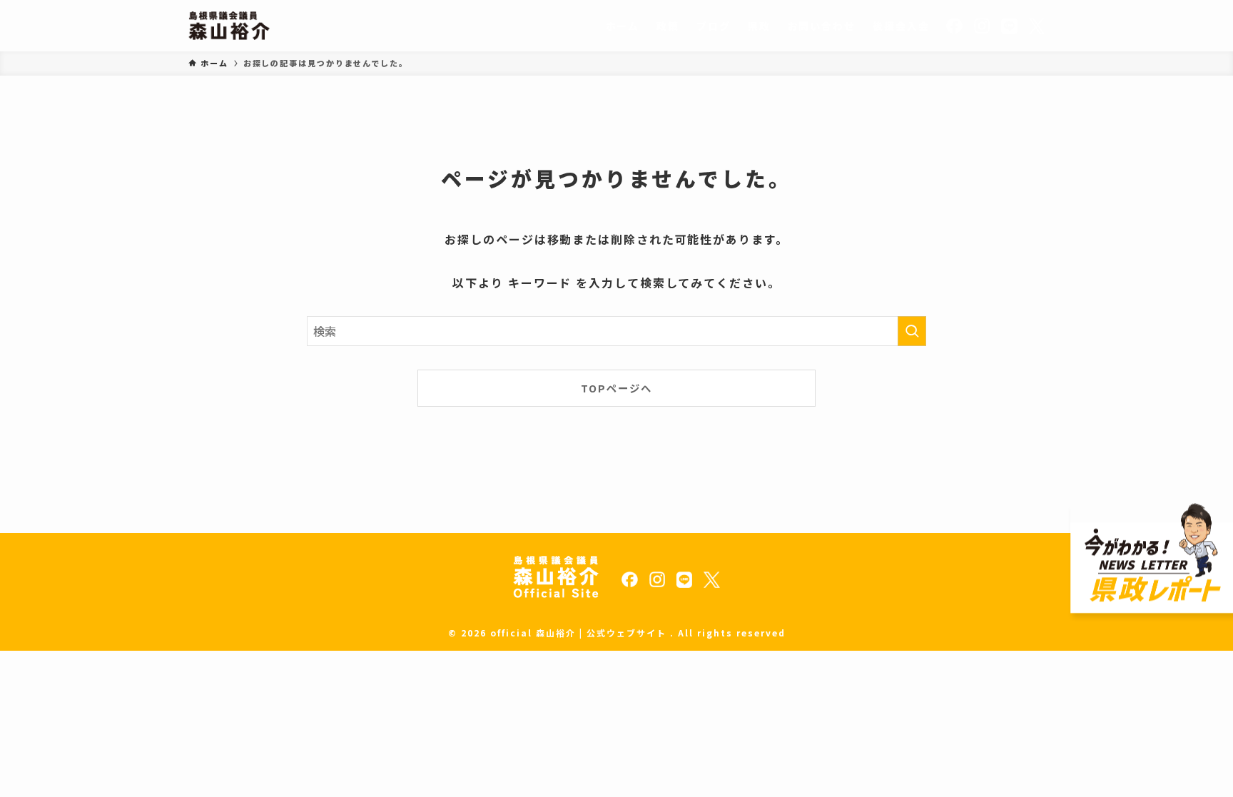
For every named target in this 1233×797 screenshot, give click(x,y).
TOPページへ (616, 387)
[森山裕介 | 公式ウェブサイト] (229, 25)
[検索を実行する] (912, 331)
